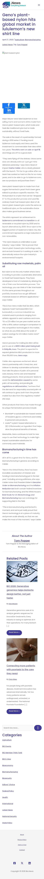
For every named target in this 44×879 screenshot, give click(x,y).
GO (38, 728)
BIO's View (6, 759)
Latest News (7, 44)
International (7, 803)
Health (5, 797)
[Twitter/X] (22, 863)
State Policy (7, 823)
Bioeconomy (7, 765)
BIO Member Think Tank (12, 753)
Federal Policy (8, 791)
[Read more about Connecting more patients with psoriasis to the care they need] (22, 650)
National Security (9, 816)
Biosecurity (7, 778)
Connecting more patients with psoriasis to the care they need (21, 669)
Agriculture (19, 40)
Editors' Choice (8, 784)
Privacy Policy (22, 840)
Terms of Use (22, 845)
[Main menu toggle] (39, 5)
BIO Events (6, 746)
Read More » (14, 632)
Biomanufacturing (32, 40)
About (22, 835)
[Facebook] (14, 863)
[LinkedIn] (29, 863)
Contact (22, 850)
